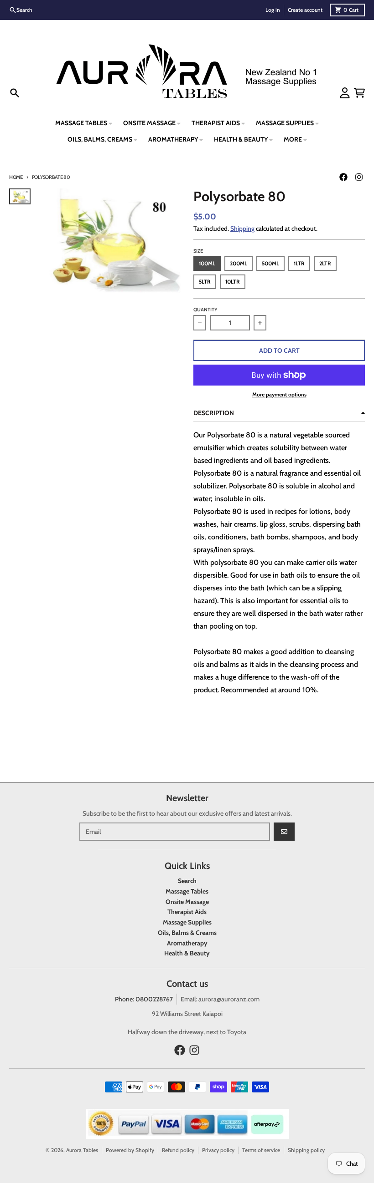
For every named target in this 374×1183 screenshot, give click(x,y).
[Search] (14, 92)
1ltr (299, 263)
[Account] (344, 92)
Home (16, 177)
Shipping (242, 228)
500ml (270, 263)
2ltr (325, 263)
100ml (207, 263)
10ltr (232, 281)
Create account (305, 9)
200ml (238, 263)
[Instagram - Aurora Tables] (359, 177)
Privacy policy (218, 1150)
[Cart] (359, 92)
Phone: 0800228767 (144, 999)
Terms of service (261, 1150)
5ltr (205, 281)
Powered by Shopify (130, 1150)
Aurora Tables (82, 1150)
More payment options (279, 394)
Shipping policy (306, 1150)
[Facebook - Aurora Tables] (343, 177)
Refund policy (178, 1150)
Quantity (205, 309)
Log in (272, 9)
